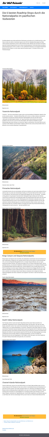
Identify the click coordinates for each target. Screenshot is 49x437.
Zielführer (5, 7)
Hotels (32, 7)
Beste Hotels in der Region (28, 251)
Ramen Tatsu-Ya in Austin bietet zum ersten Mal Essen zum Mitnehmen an (18, 421)
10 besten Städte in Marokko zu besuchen (12, 422)
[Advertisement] (24, 31)
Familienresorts (23, 7)
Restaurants (13, 7)
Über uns (38, 3)
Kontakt (43, 3)
